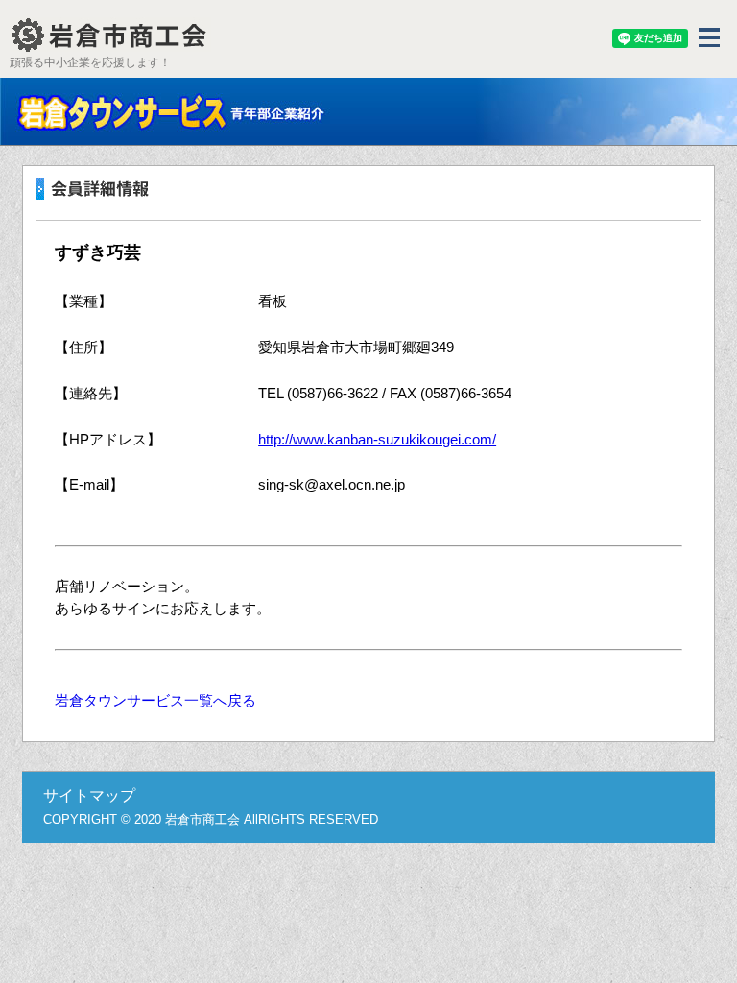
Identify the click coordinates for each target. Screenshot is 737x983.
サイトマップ (89, 795)
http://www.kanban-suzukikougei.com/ (377, 439)
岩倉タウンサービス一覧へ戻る (155, 700)
